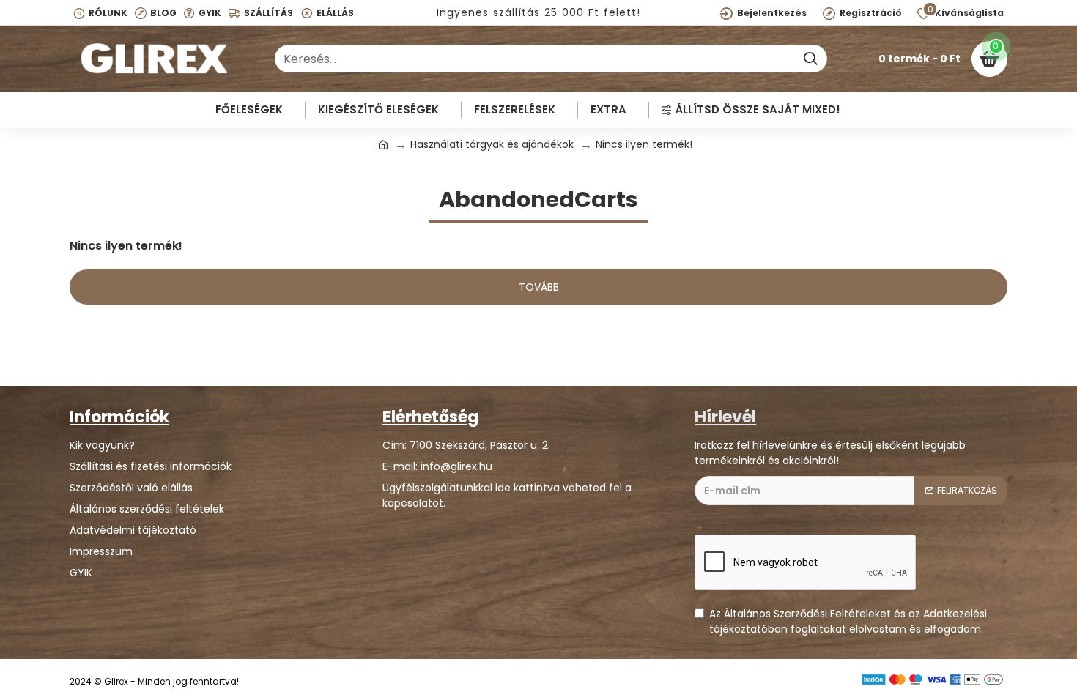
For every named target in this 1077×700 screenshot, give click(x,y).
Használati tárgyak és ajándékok (492, 144)
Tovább (539, 287)
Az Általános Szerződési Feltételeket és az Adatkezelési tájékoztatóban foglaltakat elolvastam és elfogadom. (848, 621)
